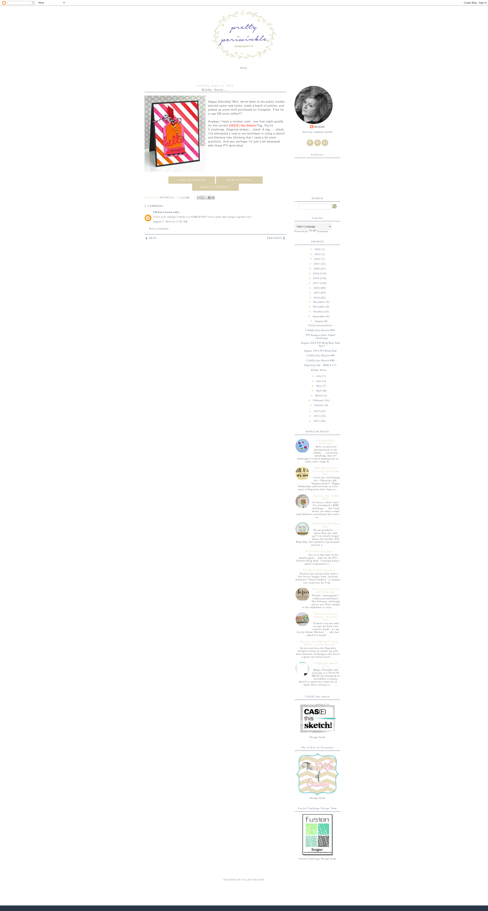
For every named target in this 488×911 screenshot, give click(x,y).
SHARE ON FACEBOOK (191, 180)
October (319, 311)
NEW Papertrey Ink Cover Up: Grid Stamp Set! (325, 471)
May (319, 385)
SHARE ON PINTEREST (215, 187)
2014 (317, 297)
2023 (318, 254)
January (319, 405)
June (319, 381)
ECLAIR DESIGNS (253, 880)
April (319, 390)
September (319, 316)
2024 (318, 249)
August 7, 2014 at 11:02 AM (170, 221)
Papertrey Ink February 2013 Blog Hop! (326, 590)
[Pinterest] (310, 142)
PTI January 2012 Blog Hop (326, 525)
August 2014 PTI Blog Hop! (320, 350)
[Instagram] (317, 142)
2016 (317, 287)
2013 (317, 411)
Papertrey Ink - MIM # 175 (320, 365)
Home (243, 68)
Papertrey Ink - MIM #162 (325, 497)
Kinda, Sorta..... (320, 370)
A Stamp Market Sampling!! (325, 442)
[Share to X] (206, 198)
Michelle (319, 126)
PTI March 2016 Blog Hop (319, 570)
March (319, 395)
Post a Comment (159, 228)
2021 (317, 263)
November (319, 306)
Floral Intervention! (320, 325)
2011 (317, 420)
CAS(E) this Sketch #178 (325, 665)
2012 (317, 415)
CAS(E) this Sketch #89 (320, 355)
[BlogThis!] (202, 198)
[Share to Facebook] (209, 198)
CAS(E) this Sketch (242, 125)
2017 (316, 283)
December (319, 301)
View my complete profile (317, 131)
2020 (317, 268)
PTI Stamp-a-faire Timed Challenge (320, 337)
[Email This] (199, 198)
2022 (318, 259)
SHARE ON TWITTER (239, 180)
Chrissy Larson (162, 212)
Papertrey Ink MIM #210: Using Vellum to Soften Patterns (319, 643)
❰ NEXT (151, 238)
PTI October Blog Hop (318, 551)
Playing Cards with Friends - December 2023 (325, 616)
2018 (316, 278)
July (319, 376)
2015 (317, 292)
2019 (316, 273)
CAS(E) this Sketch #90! (320, 330)
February (318, 400)
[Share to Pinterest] (213, 198)
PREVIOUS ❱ (276, 238)
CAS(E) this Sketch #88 (320, 360)
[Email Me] (325, 142)
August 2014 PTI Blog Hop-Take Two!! (320, 344)
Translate (322, 231)
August (319, 321)
